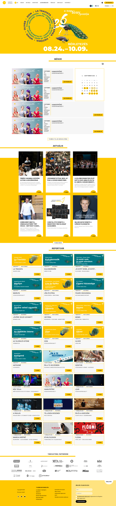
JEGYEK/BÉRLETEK (44, 2)
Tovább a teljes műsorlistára (58, 139)
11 (92, 85)
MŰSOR (22, 2)
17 (89, 88)
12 (94, 85)
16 (87, 88)
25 (92, 90)
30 (87, 93)
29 (84, 93)
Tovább (37, 274)
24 (89, 90)
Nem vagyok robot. (81, 498)
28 (82, 93)
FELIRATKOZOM (81, 501)
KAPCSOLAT (60, 2)
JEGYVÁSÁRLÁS (108, 2)
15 (84, 88)
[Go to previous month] (82, 76)
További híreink (58, 242)
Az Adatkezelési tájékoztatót (83, 496)
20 (96, 88)
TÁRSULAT (52, 2)
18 (92, 88)
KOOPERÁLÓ (67, 2)
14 (82, 88)
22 (84, 90)
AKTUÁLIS (28, 2)
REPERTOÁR (35, 2)
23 (87, 90)
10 (89, 85)
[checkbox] (76, 496)
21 (82, 90)
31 (82, 82)
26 (94, 90)
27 (96, 90)
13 (96, 85)
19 (94, 88)
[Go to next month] (96, 76)
